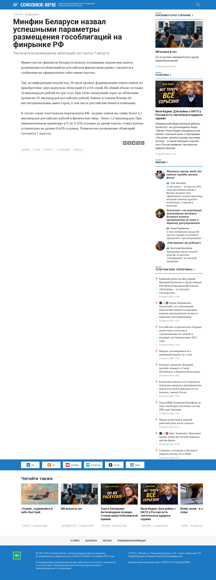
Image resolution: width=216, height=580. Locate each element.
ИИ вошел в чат (166, 51)
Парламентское (69, 526)
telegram (95, 464)
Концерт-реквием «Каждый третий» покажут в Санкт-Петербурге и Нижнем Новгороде (179, 368)
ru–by (117, 464)
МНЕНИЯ (160, 162)
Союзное (26, 526)
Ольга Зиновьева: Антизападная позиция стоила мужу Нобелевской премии (119, 514)
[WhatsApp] (142, 143)
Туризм (185, 526)
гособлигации (63, 150)
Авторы (107, 540)
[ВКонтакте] (125, 143)
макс (137, 464)
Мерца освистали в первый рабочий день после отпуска (176, 421)
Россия (36, 150)
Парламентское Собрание (173, 15)
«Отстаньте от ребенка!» (184, 243)
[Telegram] (134, 143)
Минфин (26, 150)
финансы (78, 150)
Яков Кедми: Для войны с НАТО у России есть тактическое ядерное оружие (179, 115)
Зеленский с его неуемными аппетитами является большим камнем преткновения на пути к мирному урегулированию (184, 216)
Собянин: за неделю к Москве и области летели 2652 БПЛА (178, 452)
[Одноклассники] (129, 143)
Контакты (91, 540)
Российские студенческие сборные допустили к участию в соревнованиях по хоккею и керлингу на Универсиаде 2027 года (180, 334)
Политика (162, 75)
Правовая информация (131, 540)
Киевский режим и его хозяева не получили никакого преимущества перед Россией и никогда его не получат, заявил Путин (180, 387)
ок (53, 464)
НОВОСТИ (18, 14)
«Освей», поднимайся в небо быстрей (37, 510)
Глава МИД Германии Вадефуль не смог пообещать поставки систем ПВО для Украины (180, 406)
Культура (106, 526)
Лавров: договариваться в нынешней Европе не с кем (175, 352)
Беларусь (48, 150)
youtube (75, 464)
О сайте (75, 540)
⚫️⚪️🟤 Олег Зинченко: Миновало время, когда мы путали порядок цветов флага (180, 437)
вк (32, 464)
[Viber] (138, 143)
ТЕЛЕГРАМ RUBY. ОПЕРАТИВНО (173, 269)
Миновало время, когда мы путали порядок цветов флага (184, 174)
